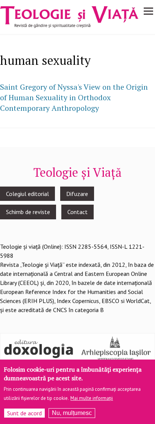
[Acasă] (69, 16)
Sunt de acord (24, 413)
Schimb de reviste (28, 212)
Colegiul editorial (27, 193)
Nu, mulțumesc (72, 413)
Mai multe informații (91, 398)
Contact (77, 212)
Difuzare (77, 193)
